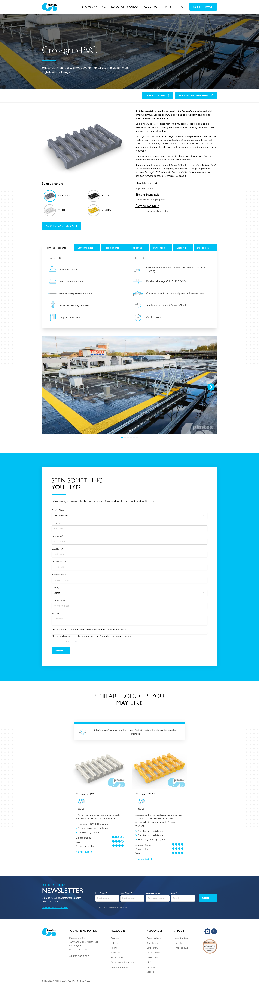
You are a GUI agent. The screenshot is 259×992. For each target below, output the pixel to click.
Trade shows (181, 948)
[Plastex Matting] (49, 7)
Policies (151, 967)
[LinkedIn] (214, 931)
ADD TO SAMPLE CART (62, 226)
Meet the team (181, 938)
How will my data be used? (55, 907)
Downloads (153, 957)
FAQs (150, 962)
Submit (60, 650)
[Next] (211, 387)
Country (55, 587)
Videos (150, 971)
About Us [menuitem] (150, 6)
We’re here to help (83, 930)
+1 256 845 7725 (79, 956)
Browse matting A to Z (122, 962)
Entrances (115, 943)
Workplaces (116, 957)
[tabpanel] (129, 289)
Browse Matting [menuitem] (94, 6)
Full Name (56, 523)
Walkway (115, 952)
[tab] (57, 247)
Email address (59, 561)
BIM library (152, 948)
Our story (179, 943)
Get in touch (203, 7)
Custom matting (119, 967)
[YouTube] (207, 931)
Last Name (57, 548)
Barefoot (115, 938)
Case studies (153, 952)
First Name (57, 536)
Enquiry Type (58, 510)
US (169, 7)
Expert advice (154, 938)
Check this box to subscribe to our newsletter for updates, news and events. (91, 636)
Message (56, 613)
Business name (59, 574)
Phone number (58, 600)
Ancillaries (152, 943)
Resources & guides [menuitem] (125, 6)
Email (174, 892)
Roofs (113, 948)
